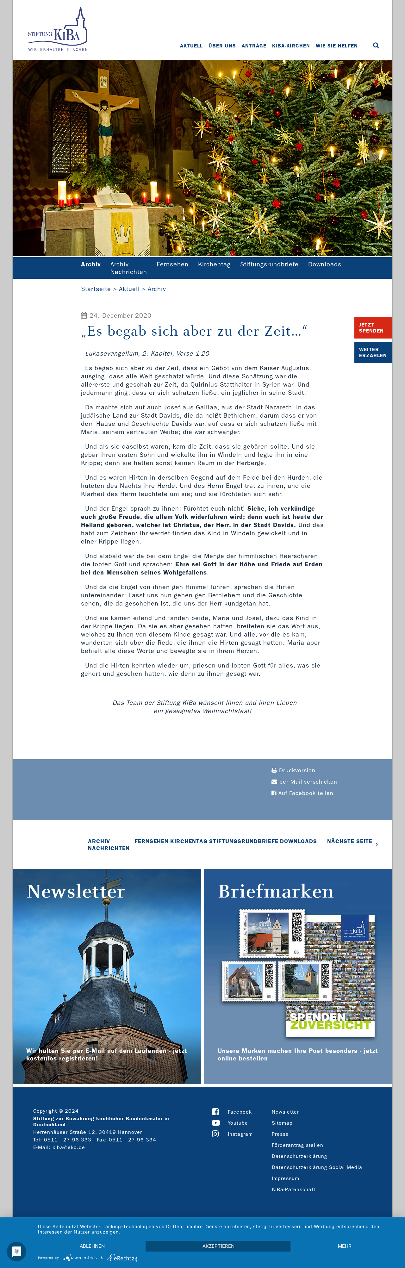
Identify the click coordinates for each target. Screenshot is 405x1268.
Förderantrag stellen (297, 1145)
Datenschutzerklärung (299, 1156)
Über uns (222, 46)
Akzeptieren (218, 1246)
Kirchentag (214, 264)
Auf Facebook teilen (305, 793)
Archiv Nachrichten (128, 268)
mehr (345, 1246)
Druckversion (296, 770)
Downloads (324, 264)
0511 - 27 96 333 (67, 1140)
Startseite (96, 289)
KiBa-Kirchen (291, 46)
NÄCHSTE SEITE (349, 841)
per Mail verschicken (307, 782)
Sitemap (282, 1123)
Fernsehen (173, 264)
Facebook (240, 1112)
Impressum (285, 1178)
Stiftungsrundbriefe (269, 264)
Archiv (157, 289)
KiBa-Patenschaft (293, 1189)
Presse (280, 1134)
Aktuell (191, 46)
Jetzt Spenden (371, 328)
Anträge (254, 46)
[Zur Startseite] (57, 29)
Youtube (238, 1123)
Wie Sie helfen (337, 46)
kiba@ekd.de (69, 1147)
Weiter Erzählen (373, 352)
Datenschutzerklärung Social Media (317, 1167)
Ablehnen (92, 1246)
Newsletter (285, 1112)
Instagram (240, 1134)
